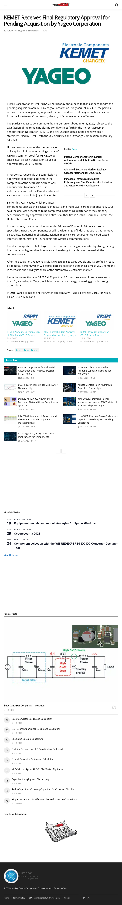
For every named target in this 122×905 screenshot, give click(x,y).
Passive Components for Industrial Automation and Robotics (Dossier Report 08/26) (86, 160)
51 (93, 378)
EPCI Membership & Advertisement (44, 897)
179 (35, 440)
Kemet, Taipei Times (26, 350)
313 (94, 392)
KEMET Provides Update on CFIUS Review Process (94, 333)
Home (6, 897)
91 (34, 392)
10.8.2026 (24, 392)
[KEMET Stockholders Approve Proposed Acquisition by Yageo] (60, 321)
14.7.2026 (83, 426)
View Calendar (11, 554)
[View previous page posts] (86, 195)
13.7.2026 (24, 440)
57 (34, 378)
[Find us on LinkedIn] (84, 897)
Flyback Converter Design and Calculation (33, 759)
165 (94, 426)
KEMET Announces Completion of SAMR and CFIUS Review (23, 333)
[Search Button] (116, 5)
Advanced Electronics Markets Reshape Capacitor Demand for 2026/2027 (85, 171)
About (66, 897)
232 (94, 409)
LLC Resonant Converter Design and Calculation (36, 728)
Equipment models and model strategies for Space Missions (55, 523)
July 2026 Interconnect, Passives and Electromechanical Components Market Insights (37, 419)
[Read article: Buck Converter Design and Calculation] (61, 661)
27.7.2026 (24, 426)
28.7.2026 (83, 409)
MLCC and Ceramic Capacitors (27, 738)
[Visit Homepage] (61, 4)
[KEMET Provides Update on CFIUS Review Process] (97, 321)
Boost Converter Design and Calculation (32, 718)
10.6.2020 (8, 30)
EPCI (8, 888)
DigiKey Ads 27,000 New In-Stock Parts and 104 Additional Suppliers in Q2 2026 (38, 402)
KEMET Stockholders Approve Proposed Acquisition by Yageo (60, 333)
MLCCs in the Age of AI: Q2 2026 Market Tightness (37, 769)
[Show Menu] (5, 5)
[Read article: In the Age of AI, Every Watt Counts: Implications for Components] (10, 436)
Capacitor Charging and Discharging (30, 779)
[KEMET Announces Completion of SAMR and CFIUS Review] (24, 321)
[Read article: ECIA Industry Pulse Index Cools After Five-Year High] (10, 387)
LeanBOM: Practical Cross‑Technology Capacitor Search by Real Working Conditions (98, 419)
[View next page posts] (92, 195)
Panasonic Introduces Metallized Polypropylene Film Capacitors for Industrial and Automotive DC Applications (88, 182)
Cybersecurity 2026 (27, 533)
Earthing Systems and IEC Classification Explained (37, 749)
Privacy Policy (19, 897)
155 (35, 426)
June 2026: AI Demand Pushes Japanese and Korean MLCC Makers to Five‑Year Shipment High (98, 402)
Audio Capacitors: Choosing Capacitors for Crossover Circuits (43, 789)
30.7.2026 (83, 392)
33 (34, 409)
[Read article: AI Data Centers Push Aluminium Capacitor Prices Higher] (69, 387)
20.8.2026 (24, 378)
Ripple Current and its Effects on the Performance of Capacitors (44, 799)
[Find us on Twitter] (88, 897)
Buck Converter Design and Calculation (24, 705)
